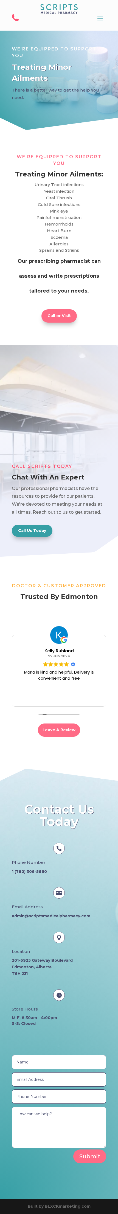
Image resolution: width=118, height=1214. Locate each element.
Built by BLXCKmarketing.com (59, 1206)
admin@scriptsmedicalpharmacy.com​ (51, 915)
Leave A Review (59, 729)
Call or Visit (59, 315)
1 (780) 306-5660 (29, 871)
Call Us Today (32, 530)
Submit (89, 1156)
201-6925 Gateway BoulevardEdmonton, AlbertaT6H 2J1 (42, 967)
